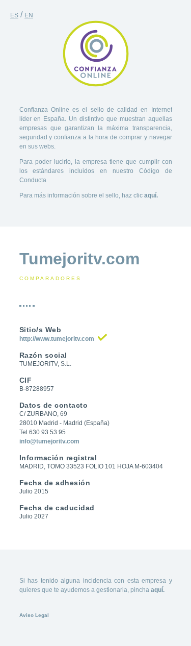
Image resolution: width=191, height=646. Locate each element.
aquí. (151, 195)
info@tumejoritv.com (49, 441)
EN (28, 15)
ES (14, 15)
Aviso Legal (34, 615)
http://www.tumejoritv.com (56, 338)
